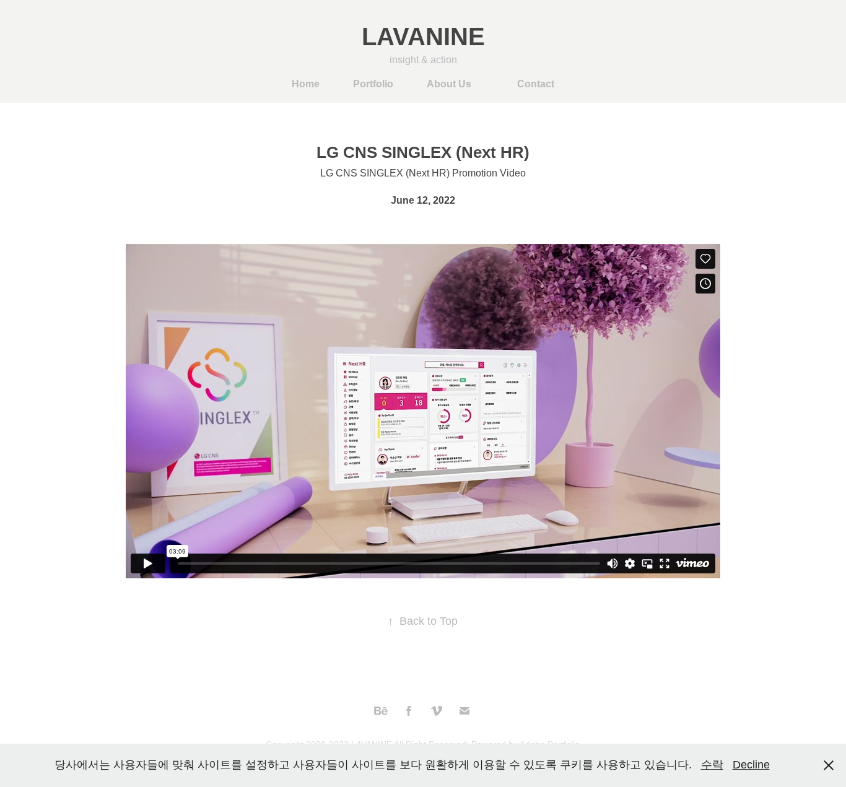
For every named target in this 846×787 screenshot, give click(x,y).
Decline (751, 765)
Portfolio (373, 84)
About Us (449, 84)
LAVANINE (423, 36)
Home (306, 84)
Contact (535, 84)
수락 (712, 765)
